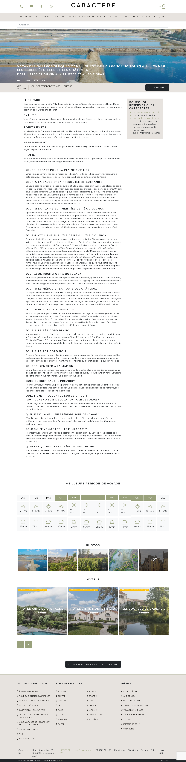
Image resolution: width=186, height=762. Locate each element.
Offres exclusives (29, 17)
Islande (92, 705)
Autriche (93, 691)
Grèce (61, 705)
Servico (61, 760)
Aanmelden (165, 760)
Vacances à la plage (133, 710)
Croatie (93, 696)
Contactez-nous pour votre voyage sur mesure (93, 664)
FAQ (21, 734)
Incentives (138, 17)
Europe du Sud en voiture (136, 705)
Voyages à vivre (131, 691)
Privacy (144, 750)
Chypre (61, 696)
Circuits (101, 17)
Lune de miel (129, 696)
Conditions (119, 750)
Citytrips (127, 719)
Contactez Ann (156, 87)
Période (114, 17)
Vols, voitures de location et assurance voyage (34, 723)
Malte (60, 715)
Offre (153, 750)
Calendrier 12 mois (28, 729)
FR (163, 17)
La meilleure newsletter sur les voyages (33, 716)
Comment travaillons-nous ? (34, 701)
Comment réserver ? (29, 705)
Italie (60, 710)
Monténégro (95, 715)
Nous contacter (27, 739)
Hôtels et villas (86, 17)
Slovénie (93, 719)
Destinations (69, 17)
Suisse (61, 724)
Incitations (128, 729)
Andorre (62, 691)
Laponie (93, 710)
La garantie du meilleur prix (146, 112)
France (92, 701)
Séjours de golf (131, 724)
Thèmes (125, 17)
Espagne (62, 701)
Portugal (63, 719)
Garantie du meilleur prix (32, 710)
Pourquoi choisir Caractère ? (34, 696)
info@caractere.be (84, 750)
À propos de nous (28, 691)
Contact (150, 17)
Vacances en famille (133, 701)
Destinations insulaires (135, 715)
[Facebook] (41, 6)
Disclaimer (133, 750)
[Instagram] (51, 6)
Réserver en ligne (51, 17)
